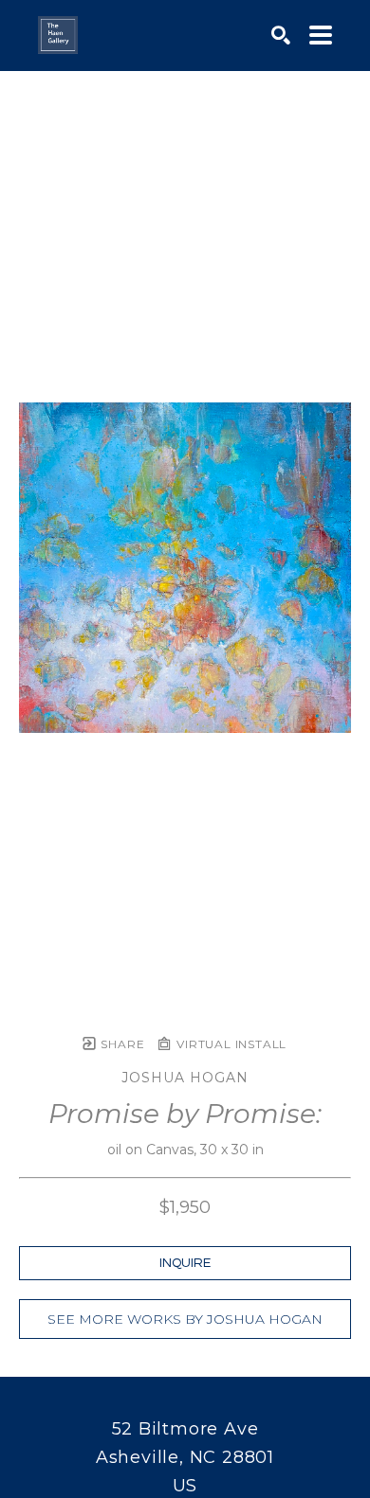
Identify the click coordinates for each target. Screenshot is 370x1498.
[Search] (280, 35)
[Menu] (320, 35)
